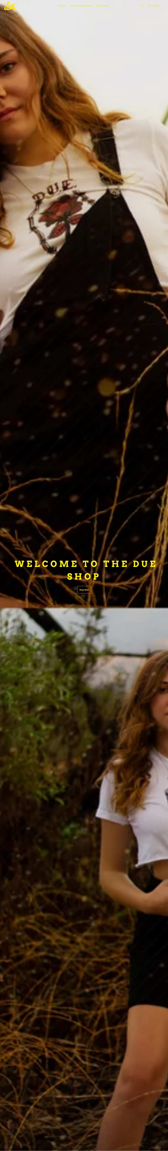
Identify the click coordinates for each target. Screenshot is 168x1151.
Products (61, 5)
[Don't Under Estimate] (18, 5)
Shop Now (84, 590)
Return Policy (102, 5)
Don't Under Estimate (81, 5)
